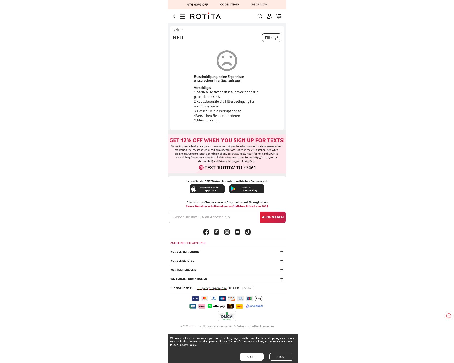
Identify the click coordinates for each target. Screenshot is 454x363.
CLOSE (281, 356)
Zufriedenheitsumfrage (188, 242)
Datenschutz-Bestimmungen (255, 326)
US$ (231, 288)
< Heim (178, 29)
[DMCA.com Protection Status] (227, 316)
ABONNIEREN (273, 217)
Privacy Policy (187, 344)
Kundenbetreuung (184, 251)
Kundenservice (182, 260)
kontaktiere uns (183, 269)
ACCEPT (252, 356)
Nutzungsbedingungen (218, 326)
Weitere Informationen (188, 278)
